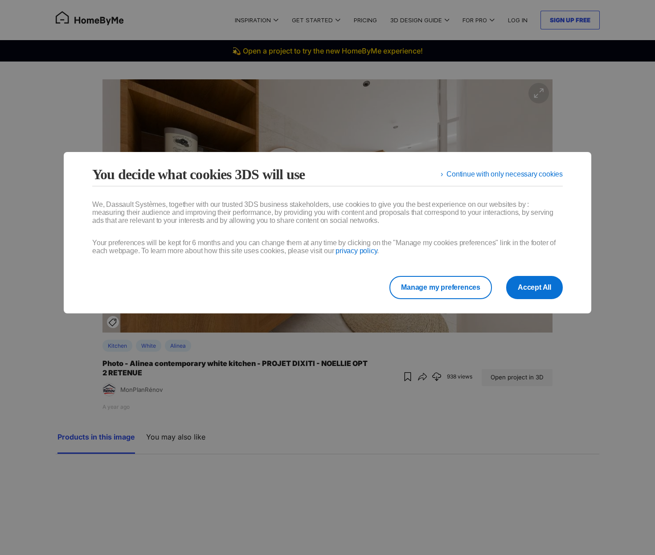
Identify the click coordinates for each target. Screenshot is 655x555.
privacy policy (356, 251)
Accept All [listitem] (534, 287)
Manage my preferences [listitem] (440, 287)
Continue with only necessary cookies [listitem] (504, 174)
